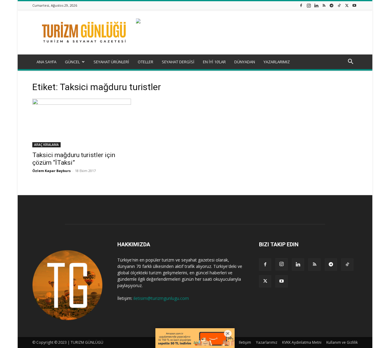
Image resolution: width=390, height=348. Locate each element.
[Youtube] (354, 5)
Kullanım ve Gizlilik (342, 342)
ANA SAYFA (46, 62)
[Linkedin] (316, 5)
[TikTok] (339, 5)
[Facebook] (301, 5)
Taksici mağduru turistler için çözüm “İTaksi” (73, 158)
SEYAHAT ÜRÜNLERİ (111, 62)
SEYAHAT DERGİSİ (178, 62)
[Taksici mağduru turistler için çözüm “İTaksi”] (81, 123)
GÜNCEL (72, 62)
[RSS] (324, 5)
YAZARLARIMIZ (277, 62)
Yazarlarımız (266, 342)
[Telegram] (331, 5)
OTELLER (145, 62)
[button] (350, 62)
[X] (346, 5)
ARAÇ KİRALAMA (46, 144)
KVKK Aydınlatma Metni (301, 342)
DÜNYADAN (244, 62)
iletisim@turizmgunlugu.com (161, 298)
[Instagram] (308, 5)
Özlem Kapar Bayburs (51, 170)
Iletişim (245, 342)
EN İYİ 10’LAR (214, 62)
